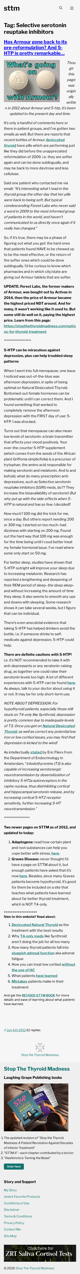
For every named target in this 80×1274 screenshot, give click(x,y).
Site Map (10, 1236)
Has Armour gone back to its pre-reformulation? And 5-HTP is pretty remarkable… (35, 47)
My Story (10, 1190)
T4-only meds (32, 936)
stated (36, 752)
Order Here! (14, 1166)
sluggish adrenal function (33, 953)
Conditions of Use (16, 1203)
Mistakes (19, 981)
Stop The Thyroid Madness (35, 1268)
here (71, 683)
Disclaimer (11, 1210)
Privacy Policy (14, 1223)
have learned (46, 975)
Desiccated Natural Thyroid (35, 925)
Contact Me (12, 1229)
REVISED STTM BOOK (38, 995)
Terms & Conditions (18, 1216)
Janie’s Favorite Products (22, 1196)
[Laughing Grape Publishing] (36, 1130)
